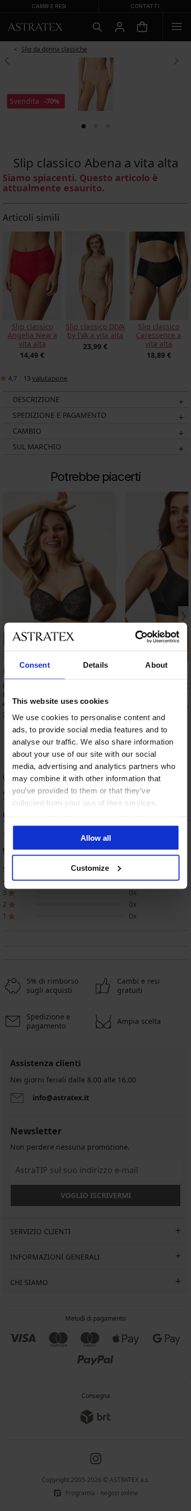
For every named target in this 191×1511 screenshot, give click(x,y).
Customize (90, 867)
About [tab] (156, 665)
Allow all (95, 838)
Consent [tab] (34, 665)
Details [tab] (95, 665)
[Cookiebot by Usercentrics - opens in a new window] (136, 636)
